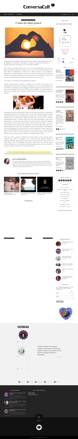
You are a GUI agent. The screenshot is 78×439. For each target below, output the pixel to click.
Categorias (11, 14)
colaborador (65, 198)
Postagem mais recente (9, 238)
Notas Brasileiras (64, 192)
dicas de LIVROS (31, 393)
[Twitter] (59, 180)
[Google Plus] (70, 180)
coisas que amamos (64, 196)
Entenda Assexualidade (33, 394)
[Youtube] (68, 180)
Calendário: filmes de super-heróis (64, 190)
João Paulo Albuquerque (41, 152)
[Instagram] (66, 180)
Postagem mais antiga (47, 238)
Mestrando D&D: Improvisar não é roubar (67, 242)
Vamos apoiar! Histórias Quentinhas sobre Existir (66, 257)
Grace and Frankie (32, 152)
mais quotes (59, 357)
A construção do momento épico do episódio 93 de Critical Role (67, 277)
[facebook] (61, 180)
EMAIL (64, 296)
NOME (64, 292)
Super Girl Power (64, 194)
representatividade (65, 204)
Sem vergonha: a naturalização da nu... (10, 194)
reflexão (49, 152)
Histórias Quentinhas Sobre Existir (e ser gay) (67, 250)
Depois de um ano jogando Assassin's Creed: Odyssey (67, 264)
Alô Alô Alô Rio (65, 187)
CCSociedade (31, 20)
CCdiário (24, 20)
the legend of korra (65, 206)
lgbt (65, 202)
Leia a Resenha (59, 80)
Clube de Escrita (31, 392)
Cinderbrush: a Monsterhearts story (68, 270)
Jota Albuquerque (19, 159)
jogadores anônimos (65, 200)
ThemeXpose (39, 437)
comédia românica (21, 152)
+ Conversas (19, 14)
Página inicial (29, 238)
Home (5, 14)
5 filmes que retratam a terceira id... (28, 194)
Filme (27, 152)
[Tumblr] (64, 180)
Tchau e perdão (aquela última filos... (44, 194)
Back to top (39, 420)
